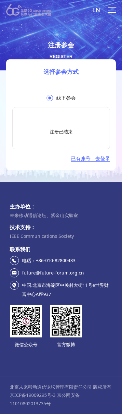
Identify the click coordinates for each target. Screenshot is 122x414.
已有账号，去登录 (90, 158)
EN (96, 10)
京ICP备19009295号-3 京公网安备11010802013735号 (45, 399)
